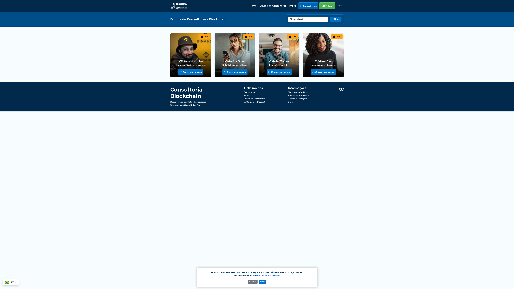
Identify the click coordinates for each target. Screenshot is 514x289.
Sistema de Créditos (297, 92)
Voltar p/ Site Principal (254, 101)
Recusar (252, 281)
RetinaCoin (195, 105)
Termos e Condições (297, 98)
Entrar (328, 6)
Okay (262, 281)
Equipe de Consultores (273, 6)
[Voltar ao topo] (341, 88)
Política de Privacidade (298, 95)
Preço (292, 6)
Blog (290, 101)
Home (253, 6)
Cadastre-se (309, 6)
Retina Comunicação (196, 101)
